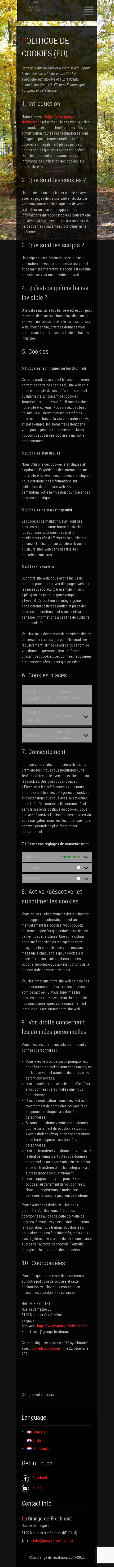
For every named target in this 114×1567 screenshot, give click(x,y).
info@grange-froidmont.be (53, 1540)
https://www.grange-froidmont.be (62, 1326)
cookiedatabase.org (45, 1348)
